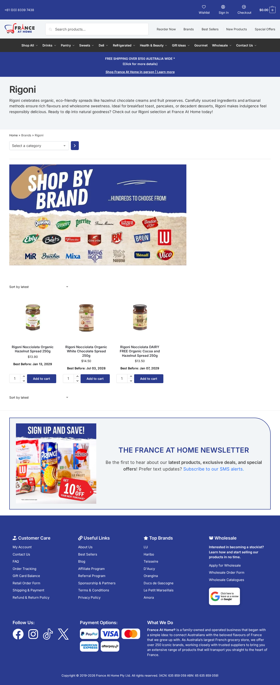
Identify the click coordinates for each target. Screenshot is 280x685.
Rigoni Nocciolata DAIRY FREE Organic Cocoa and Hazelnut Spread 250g (140, 351)
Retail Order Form (26, 583)
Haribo (149, 554)
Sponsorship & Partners (97, 583)
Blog (81, 561)
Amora (149, 597)
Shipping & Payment (28, 590)
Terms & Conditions (93, 590)
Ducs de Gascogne (159, 583)
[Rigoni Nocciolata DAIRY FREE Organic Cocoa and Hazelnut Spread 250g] (139, 317)
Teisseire (151, 561)
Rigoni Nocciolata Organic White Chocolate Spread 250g (86, 351)
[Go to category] (75, 145)
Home (13, 135)
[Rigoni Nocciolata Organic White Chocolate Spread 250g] (86, 317)
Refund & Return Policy (31, 597)
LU (146, 547)
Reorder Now (166, 29)
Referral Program (91, 576)
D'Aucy (149, 569)
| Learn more (140, 72)
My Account (22, 547)
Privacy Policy (89, 597)
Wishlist (204, 12)
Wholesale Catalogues (226, 580)
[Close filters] (10, 281)
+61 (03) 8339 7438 (19, 10)
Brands (188, 29)
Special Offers (265, 29)
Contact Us (21, 554)
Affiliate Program (91, 569)
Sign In (224, 12)
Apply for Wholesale (225, 565)
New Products (236, 29)
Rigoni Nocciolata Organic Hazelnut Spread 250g (33, 349)
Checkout (244, 12)
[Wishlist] (49, 301)
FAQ (16, 561)
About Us (85, 547)
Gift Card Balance (26, 576)
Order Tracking (24, 569)
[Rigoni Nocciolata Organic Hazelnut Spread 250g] (32, 317)
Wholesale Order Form (226, 572)
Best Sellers (210, 29)
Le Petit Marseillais (159, 590)
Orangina (151, 576)
